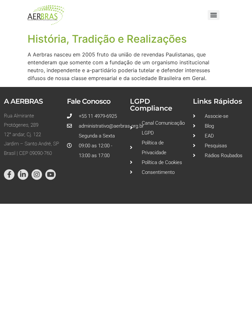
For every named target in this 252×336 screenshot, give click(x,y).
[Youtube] (50, 174)
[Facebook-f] (9, 174)
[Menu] (214, 15)
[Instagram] (37, 174)
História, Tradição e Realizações (107, 38)
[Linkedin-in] (23, 174)
